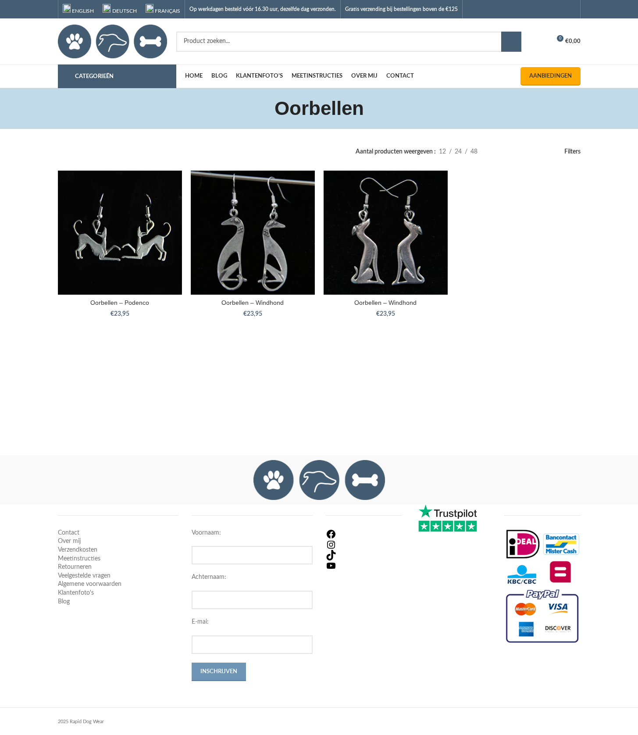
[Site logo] (113, 41)
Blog (64, 602)
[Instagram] (364, 544)
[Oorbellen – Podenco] (120, 233)
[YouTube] (364, 565)
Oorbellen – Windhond (252, 302)
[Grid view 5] (539, 151)
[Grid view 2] (498, 151)
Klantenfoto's (76, 593)
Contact (68, 533)
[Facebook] (364, 534)
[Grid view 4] (525, 151)
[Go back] (263, 108)
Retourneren (75, 567)
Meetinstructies (79, 559)
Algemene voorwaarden (89, 584)
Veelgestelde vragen (84, 576)
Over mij (69, 541)
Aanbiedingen (550, 76)
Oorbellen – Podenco (119, 302)
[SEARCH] (511, 42)
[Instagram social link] (547, 9)
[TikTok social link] (569, 9)
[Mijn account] (540, 41)
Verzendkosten (77, 550)
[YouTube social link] (558, 9)
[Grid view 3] (511, 151)
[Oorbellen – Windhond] (253, 233)
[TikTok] (364, 555)
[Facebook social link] (536, 9)
